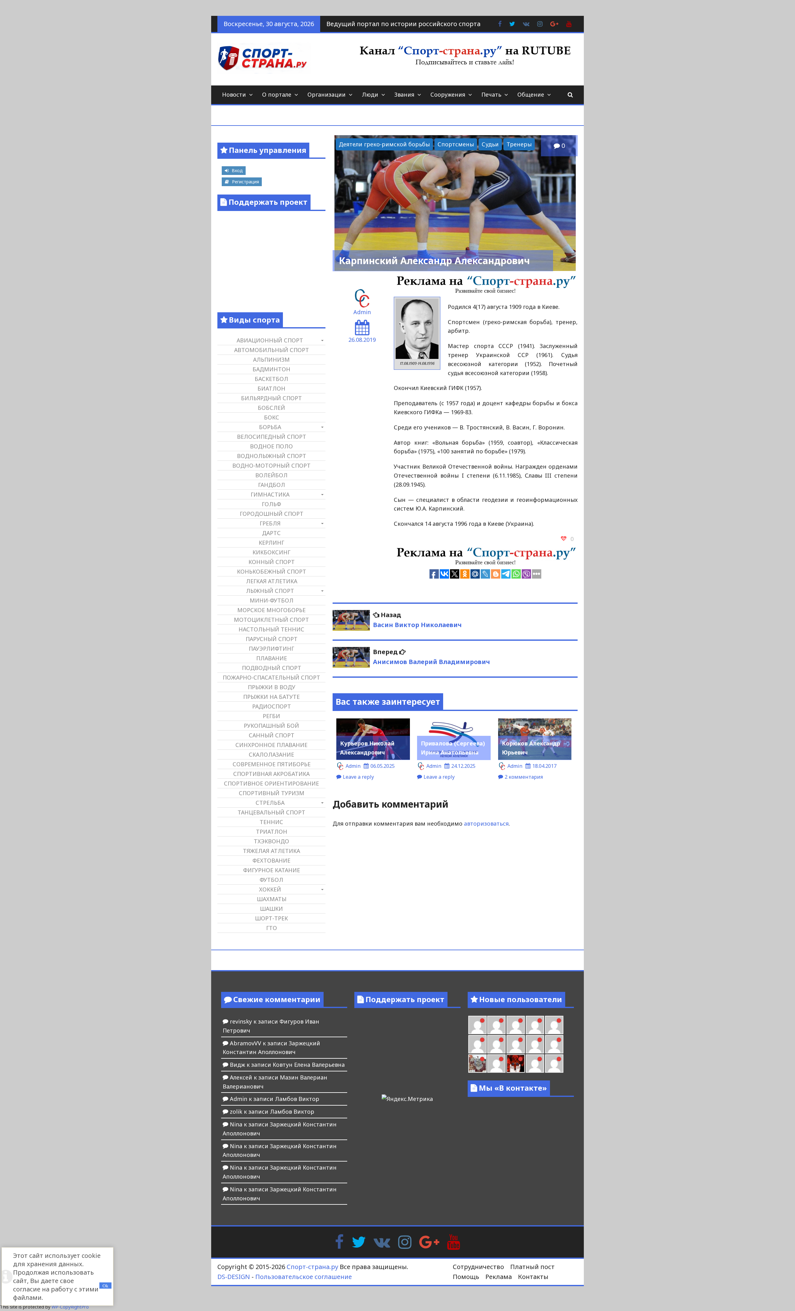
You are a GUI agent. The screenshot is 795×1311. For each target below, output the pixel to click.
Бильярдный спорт (271, 398)
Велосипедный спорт (271, 436)
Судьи (490, 144)
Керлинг (271, 542)
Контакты (533, 1276)
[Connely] (515, 1044)
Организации (326, 94)
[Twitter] (358, 1241)
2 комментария (524, 776)
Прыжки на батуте (271, 696)
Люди (370, 94)
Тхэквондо (271, 841)
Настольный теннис (271, 629)
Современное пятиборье (272, 764)
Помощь (466, 1276)
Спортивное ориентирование (271, 783)
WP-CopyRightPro (70, 1307)
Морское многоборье (271, 610)
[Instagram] (405, 1241)
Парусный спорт (272, 639)
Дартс (271, 533)
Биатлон (271, 388)
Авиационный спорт (270, 340)
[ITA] (496, 1063)
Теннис (271, 822)
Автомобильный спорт (271, 350)
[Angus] (515, 1025)
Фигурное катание (271, 870)
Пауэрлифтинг (271, 648)
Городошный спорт (271, 513)
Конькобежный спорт (271, 571)
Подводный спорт (271, 668)
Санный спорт (271, 735)
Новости (234, 94)
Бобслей (271, 407)
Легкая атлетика (271, 581)
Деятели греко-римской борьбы (384, 144)
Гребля (270, 523)
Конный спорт (271, 562)
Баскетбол (271, 379)
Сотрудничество (478, 1267)
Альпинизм (271, 359)
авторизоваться (486, 823)
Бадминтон (271, 369)
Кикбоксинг (271, 552)
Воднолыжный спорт (271, 456)
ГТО (271, 928)
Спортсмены (456, 144)
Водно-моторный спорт (271, 465)
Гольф (271, 504)
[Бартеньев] (534, 1063)
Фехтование (271, 860)
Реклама (498, 1276)
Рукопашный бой (271, 725)
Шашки (271, 908)
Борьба (270, 427)
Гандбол (271, 484)
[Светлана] (534, 1044)
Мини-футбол (271, 600)
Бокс (271, 417)
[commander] (554, 1044)
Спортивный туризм (271, 793)
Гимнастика (270, 494)
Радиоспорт (271, 706)
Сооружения (447, 94)
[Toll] (554, 1025)
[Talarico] (534, 1025)
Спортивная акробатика (271, 773)
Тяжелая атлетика (271, 851)
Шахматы (271, 899)
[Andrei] (554, 1063)
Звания (404, 94)
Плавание (271, 658)
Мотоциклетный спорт (271, 619)
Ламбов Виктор (297, 1098)
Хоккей (270, 889)
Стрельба (270, 802)
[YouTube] (453, 1241)
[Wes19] (477, 1063)
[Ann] (496, 1044)
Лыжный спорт (270, 590)
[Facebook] (339, 1241)
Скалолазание (271, 754)
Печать (491, 94)
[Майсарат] (515, 1063)
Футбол (271, 879)
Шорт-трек (271, 918)
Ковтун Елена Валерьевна (309, 1064)
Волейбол (271, 475)
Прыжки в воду (271, 687)
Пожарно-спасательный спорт (271, 677)
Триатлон (271, 831)
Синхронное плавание (271, 745)
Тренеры (519, 144)
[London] (496, 1025)
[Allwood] (477, 1025)
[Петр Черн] (477, 1044)
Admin (362, 312)
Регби (271, 716)
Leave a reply (358, 776)
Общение (530, 94)
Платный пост (532, 1267)
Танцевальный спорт (271, 812)
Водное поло (271, 446)
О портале (276, 94)
